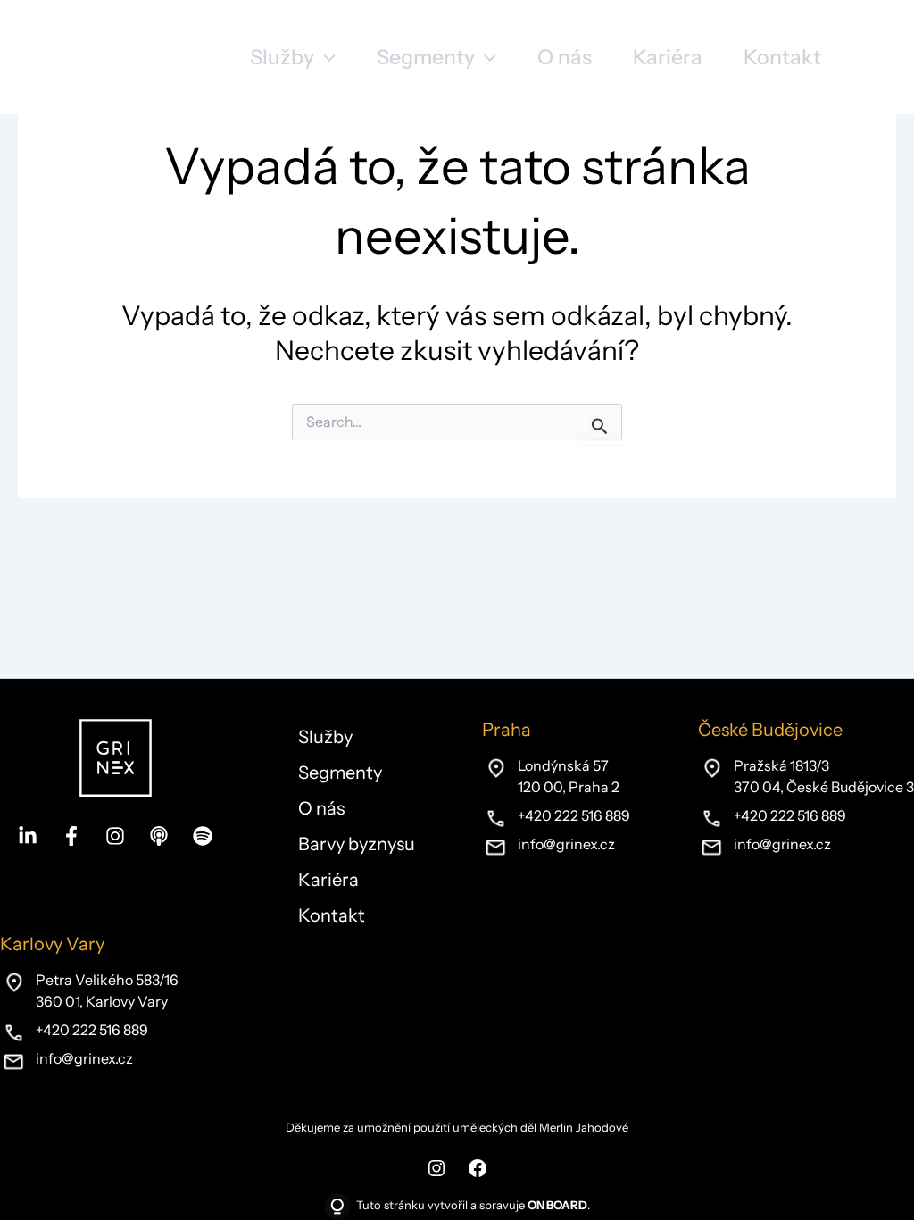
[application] (325, 57)
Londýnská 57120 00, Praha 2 (568, 776)
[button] (292, 57)
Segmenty (340, 772)
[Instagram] (115, 836)
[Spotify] (202, 836)
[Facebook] (71, 836)
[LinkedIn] (27, 836)
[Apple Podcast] (159, 836)
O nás (321, 808)
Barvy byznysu (356, 844)
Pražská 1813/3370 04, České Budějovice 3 (824, 776)
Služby (325, 737)
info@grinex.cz (566, 844)
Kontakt (331, 915)
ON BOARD (557, 1205)
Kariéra (328, 879)
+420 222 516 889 (574, 815)
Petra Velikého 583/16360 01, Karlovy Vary (107, 990)
